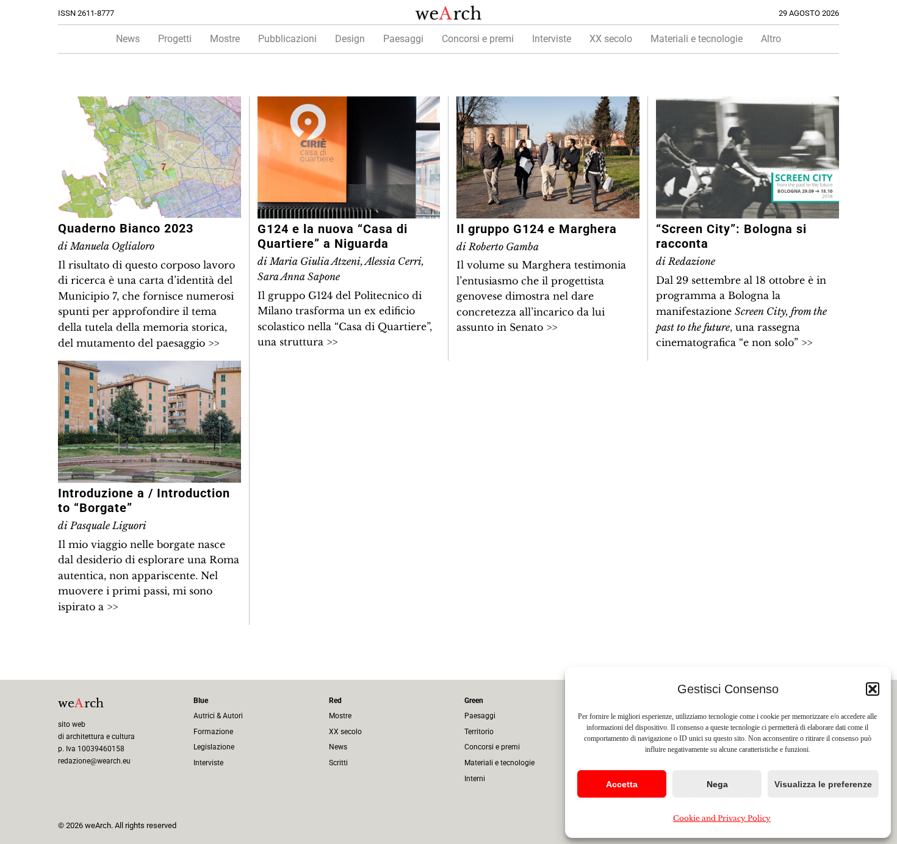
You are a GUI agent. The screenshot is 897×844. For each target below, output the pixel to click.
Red (335, 700)
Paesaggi (403, 39)
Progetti (175, 39)
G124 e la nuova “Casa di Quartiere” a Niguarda (333, 236)
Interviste (551, 39)
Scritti (338, 763)
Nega (717, 784)
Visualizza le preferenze (823, 784)
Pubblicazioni (287, 39)
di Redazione (685, 261)
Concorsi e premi (478, 39)
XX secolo (610, 39)
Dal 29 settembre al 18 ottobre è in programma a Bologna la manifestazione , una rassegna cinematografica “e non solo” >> (741, 311)
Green (473, 700)
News (128, 39)
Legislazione (213, 747)
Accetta (622, 784)
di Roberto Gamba (497, 246)
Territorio (479, 731)
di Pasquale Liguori (102, 525)
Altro (771, 39)
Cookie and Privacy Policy (722, 818)
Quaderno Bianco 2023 (125, 228)
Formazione (213, 731)
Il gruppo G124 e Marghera (536, 229)
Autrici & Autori (218, 716)
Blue (200, 700)
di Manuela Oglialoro (106, 246)
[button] (872, 689)
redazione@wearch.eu (94, 761)
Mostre (225, 39)
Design (350, 39)
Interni (474, 778)
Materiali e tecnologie (696, 39)
